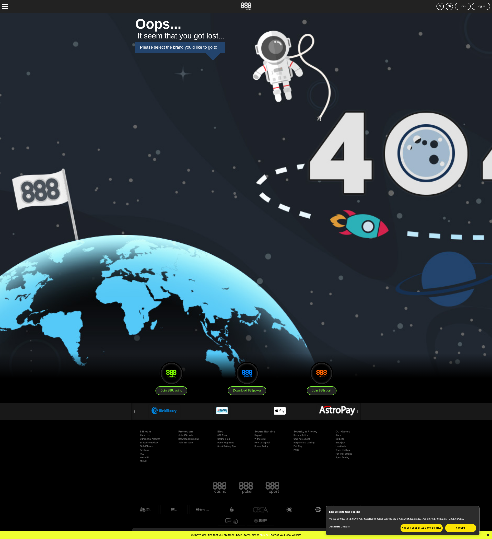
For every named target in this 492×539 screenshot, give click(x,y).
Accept (460, 528)
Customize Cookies (339, 526)
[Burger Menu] (5, 6)
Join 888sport (321, 390)
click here (265, 535)
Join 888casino (171, 390)
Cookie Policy (456, 518)
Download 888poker (247, 390)
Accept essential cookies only (421, 528)
